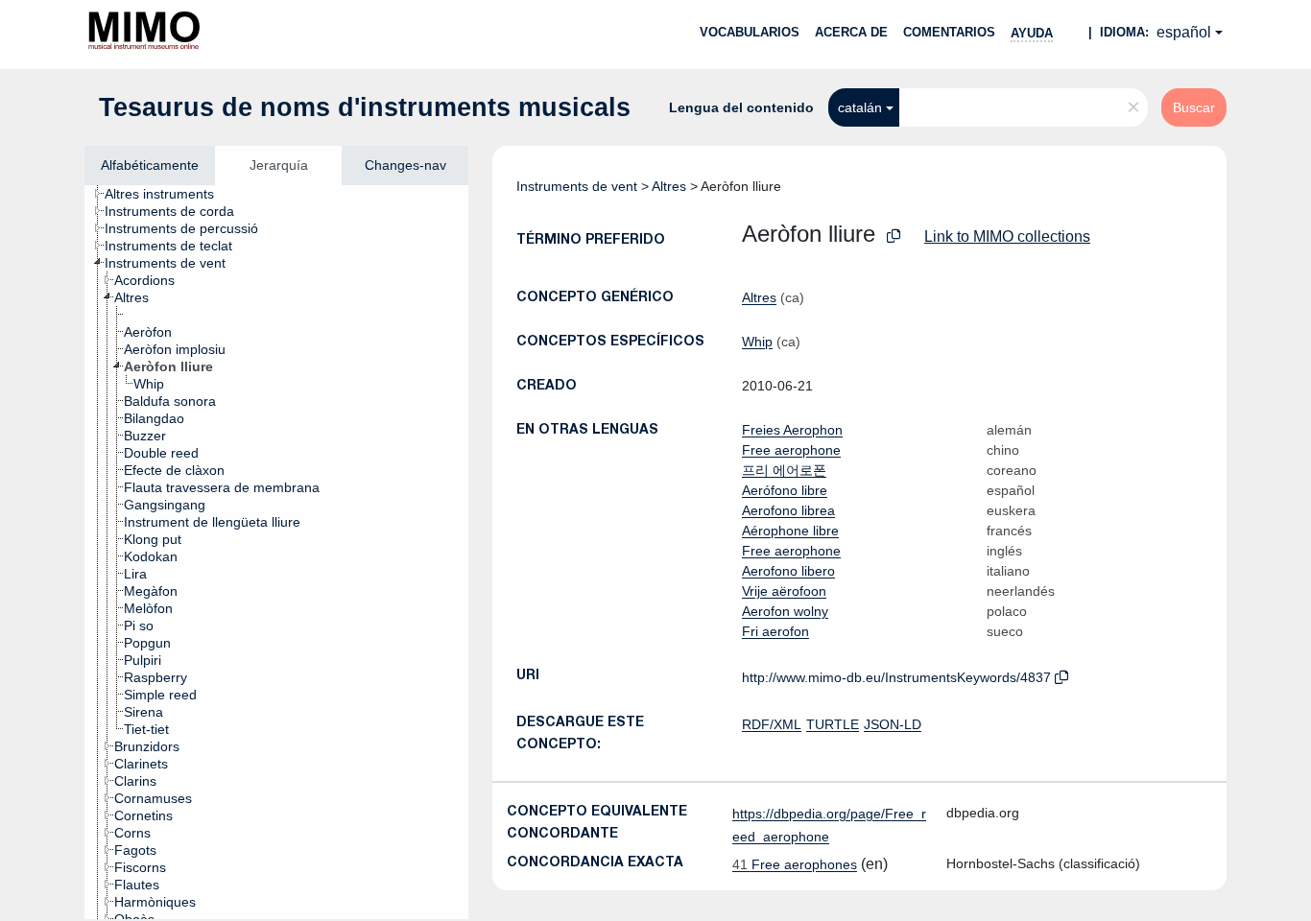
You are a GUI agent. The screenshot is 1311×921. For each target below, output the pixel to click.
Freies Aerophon (792, 429)
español (1183, 32)
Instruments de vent (576, 186)
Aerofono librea (788, 510)
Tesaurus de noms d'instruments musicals (365, 107)
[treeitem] (167, 193)
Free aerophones (794, 864)
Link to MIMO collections (1007, 236)
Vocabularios (749, 32)
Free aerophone (791, 450)
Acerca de (851, 32)
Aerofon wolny (785, 611)
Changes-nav (405, 165)
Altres (669, 186)
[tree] (276, 552)
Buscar (1194, 107)
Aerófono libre (784, 490)
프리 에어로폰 (784, 470)
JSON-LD (892, 724)
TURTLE (832, 724)
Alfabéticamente (150, 165)
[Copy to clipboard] (893, 236)
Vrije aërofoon (784, 591)
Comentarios (949, 32)
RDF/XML (771, 724)
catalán (860, 107)
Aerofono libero (788, 571)
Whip (757, 341)
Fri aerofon (775, 631)
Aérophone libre (790, 530)
